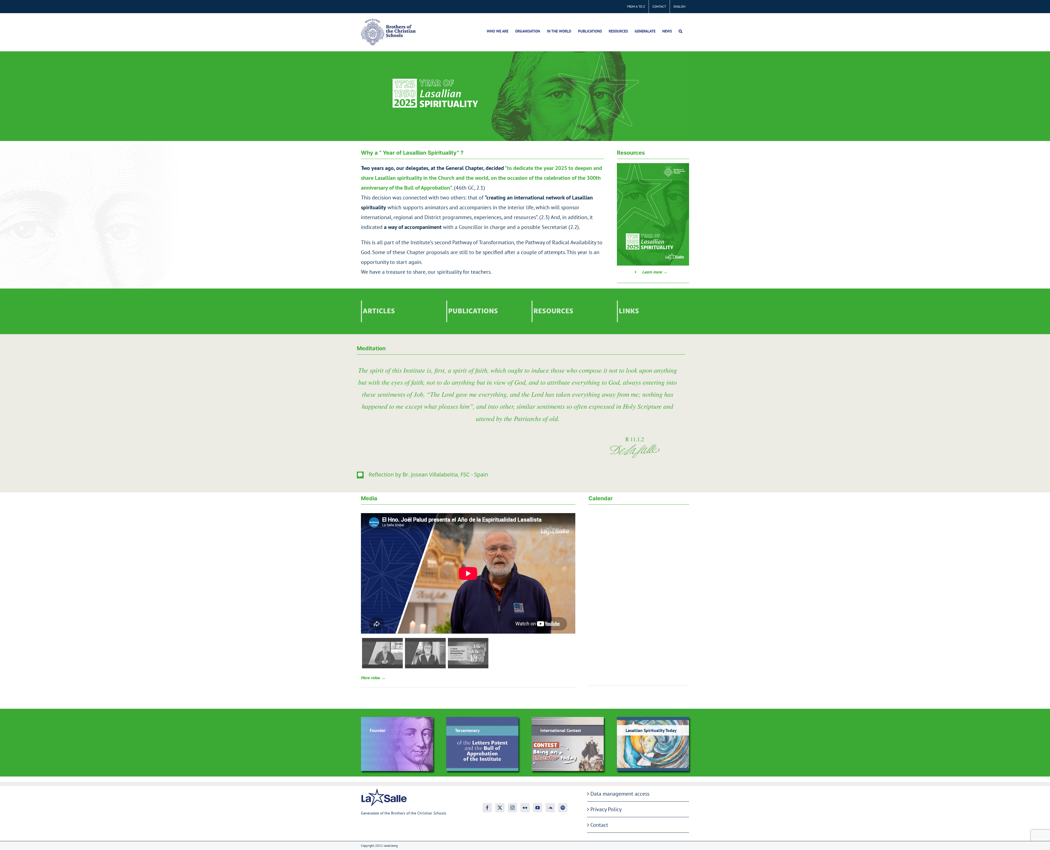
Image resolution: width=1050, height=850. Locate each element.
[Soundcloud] (550, 807)
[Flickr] (525, 807)
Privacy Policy (606, 809)
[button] (680, 31)
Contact (599, 824)
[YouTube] (537, 807)
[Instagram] (512, 807)
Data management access (619, 793)
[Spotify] (562, 807)
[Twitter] (499, 807)
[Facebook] (487, 807)
